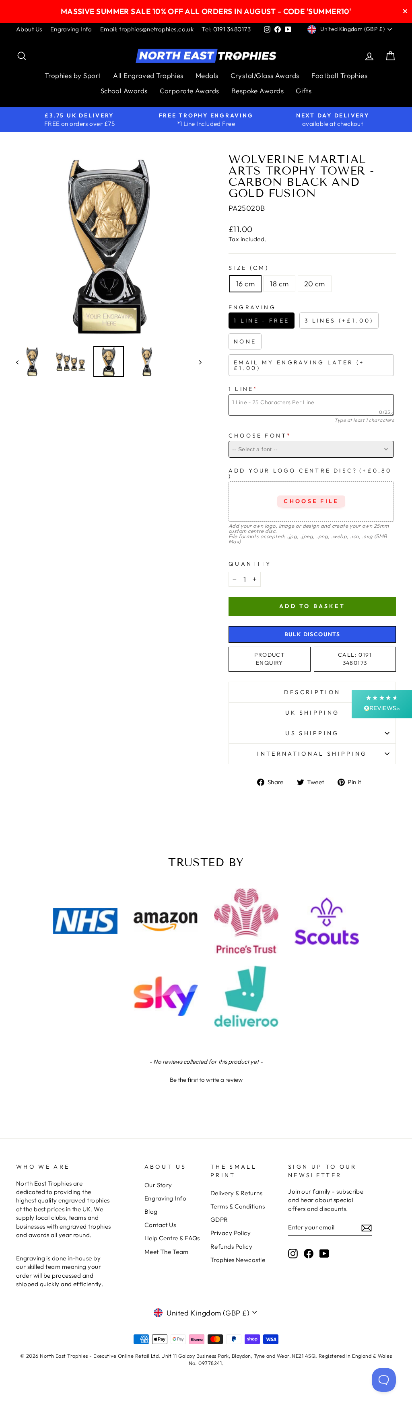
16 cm (245, 283)
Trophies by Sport (73, 75)
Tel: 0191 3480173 (226, 29)
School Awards (124, 90)
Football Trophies (339, 75)
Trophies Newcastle (237, 1260)
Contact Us (160, 1225)
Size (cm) (249, 267)
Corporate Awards (189, 90)
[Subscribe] (366, 1227)
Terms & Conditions (237, 1206)
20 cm (314, 283)
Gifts (303, 90)
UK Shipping (312, 712)
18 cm (279, 283)
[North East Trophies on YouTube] (324, 1253)
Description (312, 692)
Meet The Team (166, 1252)
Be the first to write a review (206, 1079)
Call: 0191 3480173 (355, 658)
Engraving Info (71, 29)
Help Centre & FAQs (172, 1238)
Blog (151, 1211)
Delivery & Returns (236, 1193)
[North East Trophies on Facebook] (308, 1253)
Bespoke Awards (257, 90)
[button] (206, 1078)
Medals (207, 75)
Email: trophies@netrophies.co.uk (147, 29)
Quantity (250, 563)
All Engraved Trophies (148, 75)
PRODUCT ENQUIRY (269, 658)
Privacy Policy (230, 1233)
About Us (29, 29)
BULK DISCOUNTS (312, 634)
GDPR (219, 1219)
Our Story (158, 1185)
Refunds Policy (231, 1246)
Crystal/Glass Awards (265, 75)
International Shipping (312, 753)
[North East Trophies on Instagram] (293, 1253)
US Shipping (312, 733)
